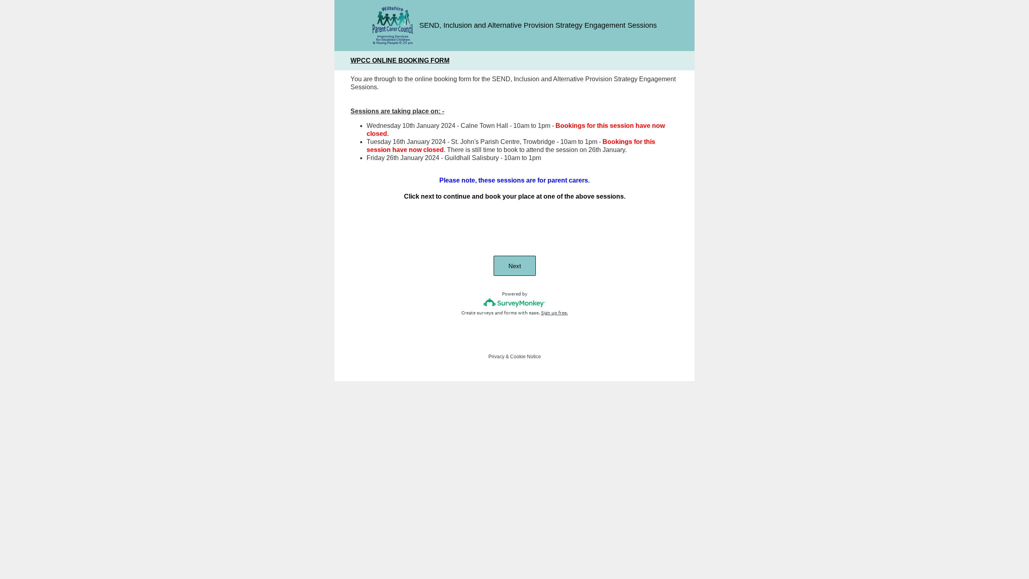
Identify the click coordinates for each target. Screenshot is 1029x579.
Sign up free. (554, 313)
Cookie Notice (525, 356)
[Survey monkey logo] (514, 302)
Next (514, 266)
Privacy (496, 356)
